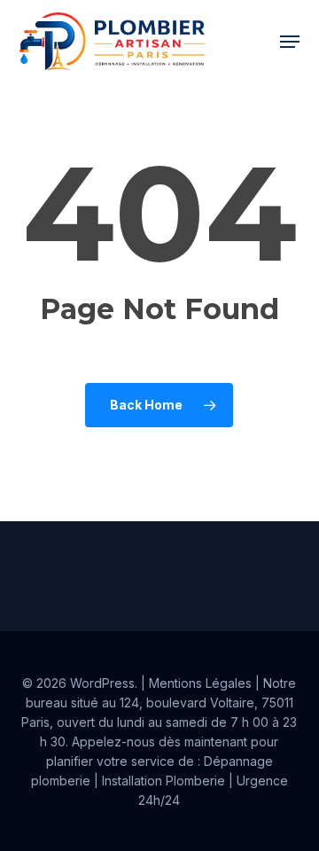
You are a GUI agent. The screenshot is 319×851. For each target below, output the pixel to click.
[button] (290, 42)
